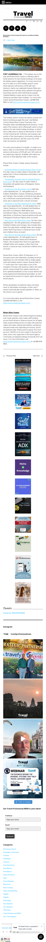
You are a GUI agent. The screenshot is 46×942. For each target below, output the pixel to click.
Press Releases (8, 881)
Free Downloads (8, 865)
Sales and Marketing (10, 891)
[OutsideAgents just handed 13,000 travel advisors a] (23, 659)
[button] (4, 2)
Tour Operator (8, 903)
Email (7, 825)
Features (6, 862)
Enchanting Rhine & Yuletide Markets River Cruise (23, 170)
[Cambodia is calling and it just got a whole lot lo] (23, 698)
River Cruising (8, 887)
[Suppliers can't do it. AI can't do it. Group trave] (23, 738)
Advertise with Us (8, 928)
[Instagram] (10, 932)
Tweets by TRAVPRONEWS (14, 613)
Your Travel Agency (9, 916)
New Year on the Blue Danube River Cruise (20, 235)
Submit (9, 836)
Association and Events (11, 852)
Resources (6, 884)
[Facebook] (3, 932)
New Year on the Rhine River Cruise (18, 220)
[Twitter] (6, 930)
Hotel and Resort (9, 875)
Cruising (6, 855)
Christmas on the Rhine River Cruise (18, 189)
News (5, 878)
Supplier (6, 894)
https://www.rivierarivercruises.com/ (26, 102)
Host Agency (7, 868)
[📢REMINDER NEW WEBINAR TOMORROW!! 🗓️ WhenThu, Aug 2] (23, 778)
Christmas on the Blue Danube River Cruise (20, 204)
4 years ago (10, 40)
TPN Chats (7, 910)
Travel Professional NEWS (12, 913)
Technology (7, 900)
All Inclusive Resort (9, 849)
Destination (7, 858)
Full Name (8, 816)
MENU (8, 2)
